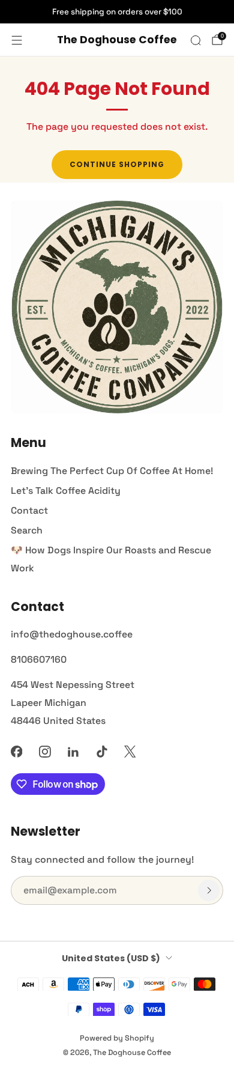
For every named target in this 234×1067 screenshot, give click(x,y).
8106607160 (39, 659)
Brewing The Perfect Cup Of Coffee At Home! (112, 470)
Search (27, 530)
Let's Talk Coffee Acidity (66, 490)
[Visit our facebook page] (16, 751)
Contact (29, 510)
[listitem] (117, 12)
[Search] (196, 40)
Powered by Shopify (117, 1038)
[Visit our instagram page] (45, 751)
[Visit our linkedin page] (73, 751)
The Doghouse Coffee (117, 40)
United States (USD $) (111, 958)
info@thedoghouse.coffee (72, 634)
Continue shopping (117, 164)
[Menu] (17, 40)
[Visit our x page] (130, 751)
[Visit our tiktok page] (102, 751)
